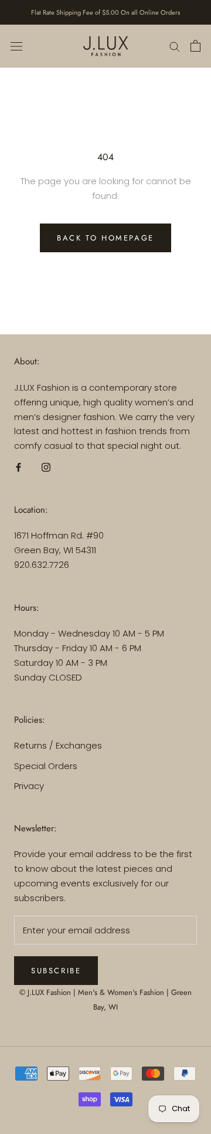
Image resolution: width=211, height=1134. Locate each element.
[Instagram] (46, 467)
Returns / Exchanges (58, 745)
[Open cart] (195, 46)
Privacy (29, 786)
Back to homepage (105, 237)
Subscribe (56, 970)
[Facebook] (18, 467)
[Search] (174, 46)
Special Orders (45, 766)
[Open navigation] (16, 45)
